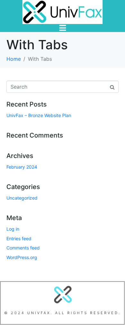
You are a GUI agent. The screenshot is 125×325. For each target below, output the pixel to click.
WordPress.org (21, 257)
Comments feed (23, 247)
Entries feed (18, 238)
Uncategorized (22, 198)
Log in (12, 229)
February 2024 (21, 167)
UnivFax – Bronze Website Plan (38, 115)
